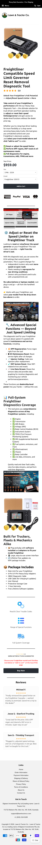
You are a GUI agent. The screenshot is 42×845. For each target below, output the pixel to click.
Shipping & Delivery (21, 778)
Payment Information (21, 775)
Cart (38, 6)
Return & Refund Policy (21, 781)
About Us (21, 790)
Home (21, 769)
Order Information (21, 772)
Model (5, 176)
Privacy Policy (21, 784)
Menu (6, 6)
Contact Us (21, 793)
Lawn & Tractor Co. (22, 824)
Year (4, 169)
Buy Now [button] (21, 671)
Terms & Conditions (21, 787)
